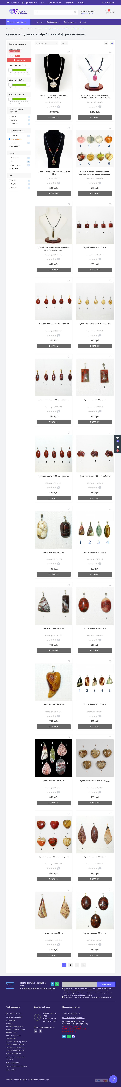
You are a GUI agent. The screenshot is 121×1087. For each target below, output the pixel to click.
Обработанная (14, 51)
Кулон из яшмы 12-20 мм (95, 400)
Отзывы (83, 22)
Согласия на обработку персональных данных (80, 991)
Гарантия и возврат (14, 1017)
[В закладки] (69, 52)
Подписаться (106, 984)
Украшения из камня (19, 29)
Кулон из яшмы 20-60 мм (54, 781)
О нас (42, 3)
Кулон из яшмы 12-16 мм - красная (53, 324)
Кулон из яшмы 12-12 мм (95, 247)
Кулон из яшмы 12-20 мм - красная (53, 476)
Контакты (80, 3)
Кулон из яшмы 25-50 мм (95, 857)
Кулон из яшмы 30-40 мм (95, 933)
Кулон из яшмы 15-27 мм (54, 552)
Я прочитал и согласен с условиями (88, 997)
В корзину (53, 117)
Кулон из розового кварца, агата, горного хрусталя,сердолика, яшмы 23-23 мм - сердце (95, 173)
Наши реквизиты (12, 1063)
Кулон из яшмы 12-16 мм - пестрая (54, 400)
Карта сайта (10, 1070)
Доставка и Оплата (55, 3)
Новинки (39, 22)
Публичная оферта (13, 1053)
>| (84, 965)
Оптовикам (69, 3)
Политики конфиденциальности (100, 989)
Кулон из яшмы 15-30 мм (95, 552)
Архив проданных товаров (16, 1066)
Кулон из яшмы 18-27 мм (95, 628)
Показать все (13, 146)
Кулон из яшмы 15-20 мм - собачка (95, 476)
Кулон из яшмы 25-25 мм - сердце (53, 857)
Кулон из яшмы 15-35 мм (54, 628)
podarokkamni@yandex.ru (73, 1018)
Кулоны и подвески (37, 29)
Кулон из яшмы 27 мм (53, 933)
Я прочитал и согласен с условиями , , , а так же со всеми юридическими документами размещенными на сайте (88, 992)
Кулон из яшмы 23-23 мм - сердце (95, 781)
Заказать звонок (87, 13)
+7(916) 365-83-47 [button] (71, 1013)
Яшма (18, 56)
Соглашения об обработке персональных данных (86, 992)
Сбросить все (20, 60)
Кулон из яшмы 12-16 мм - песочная (95, 324)
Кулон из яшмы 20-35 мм (54, 704)
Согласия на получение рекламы (100, 997)
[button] (30, 2)
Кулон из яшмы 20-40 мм (95, 704)
